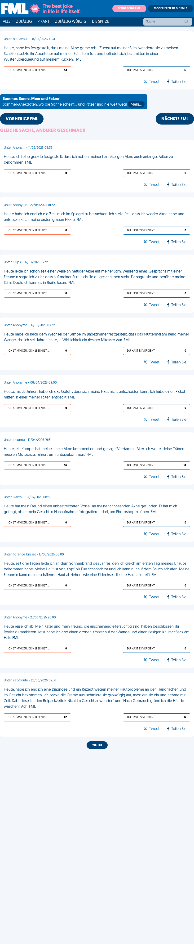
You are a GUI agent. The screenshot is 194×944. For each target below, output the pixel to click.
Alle (6, 22)
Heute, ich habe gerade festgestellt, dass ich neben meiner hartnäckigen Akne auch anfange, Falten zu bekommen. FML (88, 160)
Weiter (97, 745)
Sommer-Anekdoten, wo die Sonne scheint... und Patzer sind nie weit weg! (72, 102)
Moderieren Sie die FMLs (170, 8)
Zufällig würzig (70, 22)
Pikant (43, 22)
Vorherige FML (22, 119)
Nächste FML (174, 119)
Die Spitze (100, 22)
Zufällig (24, 22)
